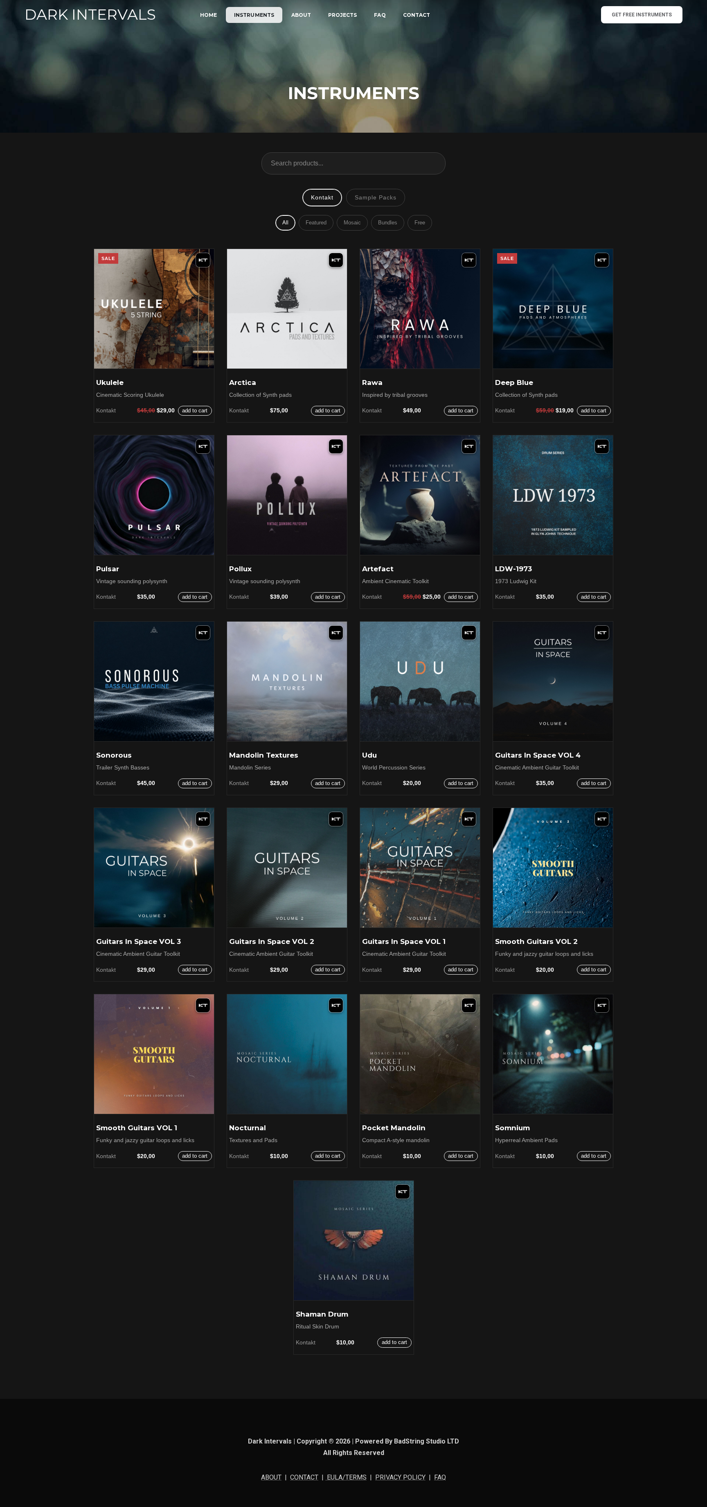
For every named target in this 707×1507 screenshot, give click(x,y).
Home (208, 15)
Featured (316, 222)
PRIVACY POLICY (400, 1477)
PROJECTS (342, 15)
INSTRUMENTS (254, 15)
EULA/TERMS (346, 1477)
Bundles (387, 222)
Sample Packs (375, 197)
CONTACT (416, 15)
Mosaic (352, 222)
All (285, 222)
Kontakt (322, 197)
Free (419, 222)
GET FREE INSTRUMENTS (642, 15)
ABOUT (301, 15)
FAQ (379, 15)
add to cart (194, 410)
